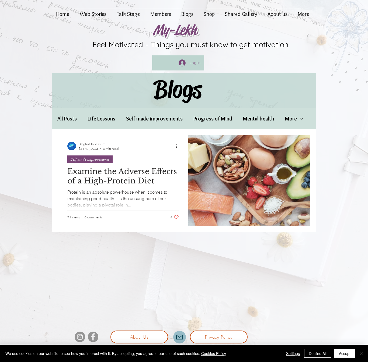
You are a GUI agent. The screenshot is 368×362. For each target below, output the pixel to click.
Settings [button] (293, 353)
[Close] (361, 353)
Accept (344, 353)
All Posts (67, 118)
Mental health (258, 118)
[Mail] (179, 337)
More (291, 118)
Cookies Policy (213, 353)
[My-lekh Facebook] (93, 337)
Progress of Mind (212, 118)
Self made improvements (154, 118)
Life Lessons (101, 118)
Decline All (318, 353)
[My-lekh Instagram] (80, 337)
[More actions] (178, 146)
